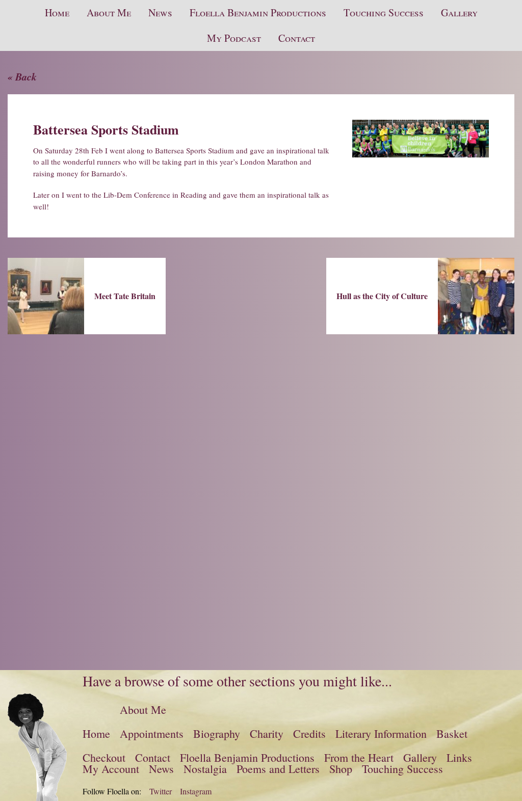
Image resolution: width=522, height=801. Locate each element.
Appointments (152, 733)
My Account (111, 768)
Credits (309, 733)
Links (459, 757)
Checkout (104, 757)
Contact (296, 38)
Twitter (160, 791)
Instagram (196, 791)
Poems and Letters (278, 768)
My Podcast (234, 38)
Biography (216, 733)
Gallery (459, 12)
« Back (22, 76)
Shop (340, 768)
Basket (451, 733)
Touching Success (384, 12)
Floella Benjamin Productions (258, 12)
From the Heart (359, 757)
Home (57, 12)
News (160, 12)
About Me (109, 12)
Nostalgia (205, 768)
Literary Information (381, 733)
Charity (266, 733)
